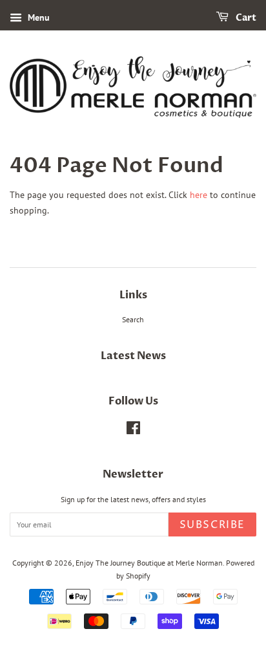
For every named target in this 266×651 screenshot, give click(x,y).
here (198, 195)
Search (133, 319)
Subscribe (212, 525)
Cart (245, 18)
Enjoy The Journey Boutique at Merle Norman (149, 563)
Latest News (133, 356)
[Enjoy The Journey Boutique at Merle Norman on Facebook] (133, 431)
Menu (37, 17)
